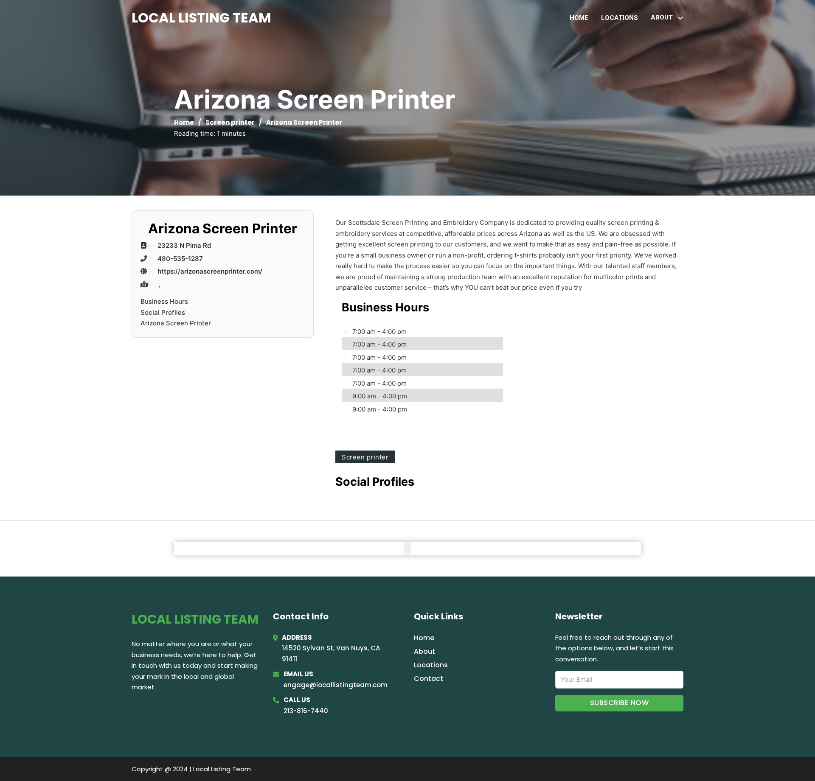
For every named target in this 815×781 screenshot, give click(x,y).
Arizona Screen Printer (176, 323)
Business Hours (164, 301)
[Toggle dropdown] (680, 18)
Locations (619, 18)
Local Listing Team (201, 17)
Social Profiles (163, 312)
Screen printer (230, 122)
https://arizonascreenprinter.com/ (209, 271)
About (424, 651)
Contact (428, 678)
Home (579, 18)
